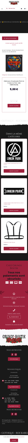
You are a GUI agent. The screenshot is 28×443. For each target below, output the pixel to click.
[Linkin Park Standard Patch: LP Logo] (14, 142)
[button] (21, 56)
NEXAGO (20, 420)
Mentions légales (6, 422)
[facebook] (12, 414)
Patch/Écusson (19, 75)
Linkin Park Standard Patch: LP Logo (12, 164)
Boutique (9, 50)
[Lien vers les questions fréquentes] (14, 22)
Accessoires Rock (12, 75)
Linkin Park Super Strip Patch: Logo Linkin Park (14, 203)
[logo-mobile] (14, 1)
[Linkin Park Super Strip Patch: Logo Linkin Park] (14, 182)
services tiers (21, 436)
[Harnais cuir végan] (14, 221)
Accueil (4, 50)
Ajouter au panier (14, 105)
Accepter (14, 440)
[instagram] (15, 414)
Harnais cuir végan (9, 242)
